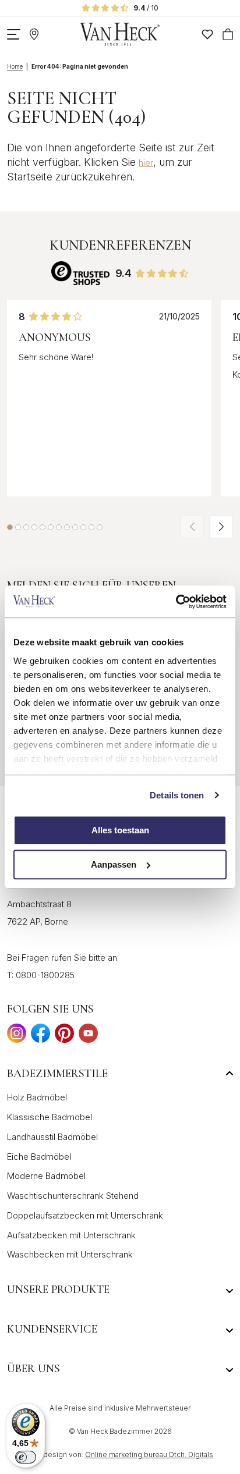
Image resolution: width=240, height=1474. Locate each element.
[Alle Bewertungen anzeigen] (80, 273)
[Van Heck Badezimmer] (120, 34)
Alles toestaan (120, 830)
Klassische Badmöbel (49, 1117)
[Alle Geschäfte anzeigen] (34, 34)
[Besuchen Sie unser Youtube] (88, 1037)
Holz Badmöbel (37, 1097)
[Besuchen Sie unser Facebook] (40, 1037)
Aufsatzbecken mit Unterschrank (71, 1235)
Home (15, 66)
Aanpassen (113, 864)
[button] (10, 527)
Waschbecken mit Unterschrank (70, 1254)
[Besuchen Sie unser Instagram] (16, 1037)
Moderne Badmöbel (46, 1175)
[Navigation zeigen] (13, 34)
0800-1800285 (45, 975)
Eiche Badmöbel (39, 1156)
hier (146, 162)
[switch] (25, 1457)
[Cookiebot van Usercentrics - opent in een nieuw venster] (176, 601)
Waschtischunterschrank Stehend (73, 1195)
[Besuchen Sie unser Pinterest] (64, 1037)
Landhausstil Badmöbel (52, 1136)
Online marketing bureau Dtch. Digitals (149, 1454)
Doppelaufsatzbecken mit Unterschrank (85, 1215)
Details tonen (177, 795)
